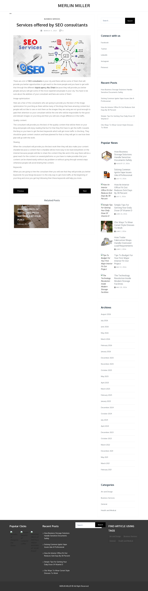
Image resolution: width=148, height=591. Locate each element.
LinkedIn (104, 55)
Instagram (105, 61)
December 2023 (107, 432)
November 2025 (107, 364)
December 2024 (107, 407)
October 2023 (106, 438)
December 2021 (107, 451)
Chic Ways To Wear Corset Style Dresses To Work (117, 126)
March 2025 (105, 389)
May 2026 (105, 333)
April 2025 (105, 383)
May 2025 (105, 376)
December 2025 (107, 358)
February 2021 (106, 470)
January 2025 (106, 401)
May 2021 (104, 457)
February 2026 (106, 345)
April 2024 (105, 426)
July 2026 (104, 320)
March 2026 (105, 339)
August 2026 (106, 314)
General (104, 504)
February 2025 (106, 395)
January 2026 (106, 351)
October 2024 (106, 414)
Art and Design (107, 492)
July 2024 (104, 420)
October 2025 (106, 370)
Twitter (104, 49)
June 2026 (105, 327)
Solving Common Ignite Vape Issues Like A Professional (117, 99)
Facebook (104, 42)
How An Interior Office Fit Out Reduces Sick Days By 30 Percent (118, 108)
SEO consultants (35, 81)
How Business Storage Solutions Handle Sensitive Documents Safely (116, 90)
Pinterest (104, 67)
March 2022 (105, 445)
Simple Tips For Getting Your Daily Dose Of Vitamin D (118, 117)
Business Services (52, 19)
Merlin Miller (74, 5)
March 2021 (105, 463)
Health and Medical (108, 510)
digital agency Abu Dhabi (45, 87)
